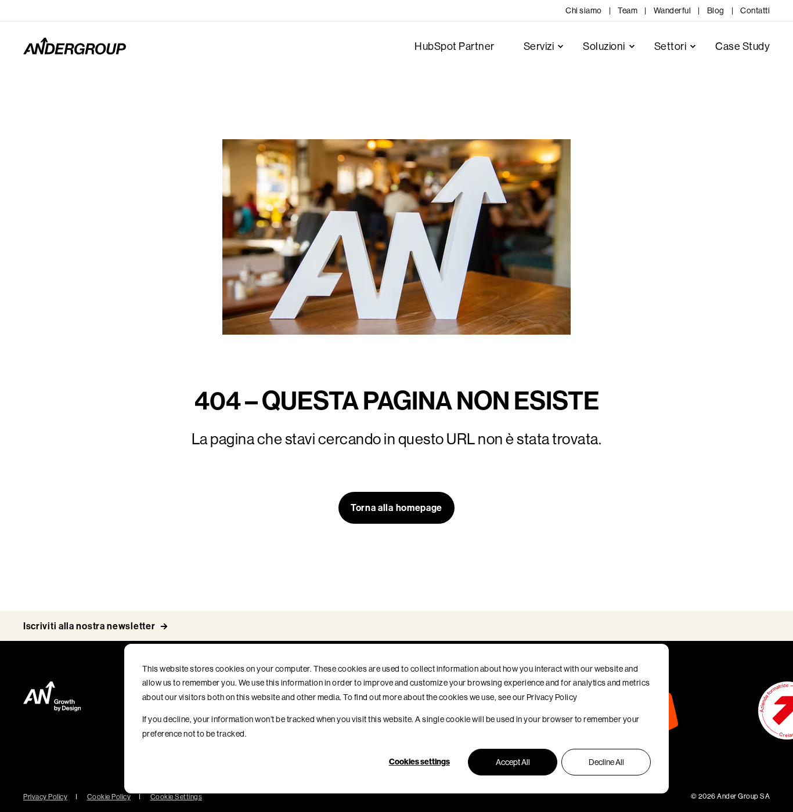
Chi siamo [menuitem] (583, 10)
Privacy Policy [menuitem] (45, 797)
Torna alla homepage (396, 507)
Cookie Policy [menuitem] (109, 797)
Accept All (513, 762)
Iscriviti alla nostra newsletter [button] (89, 626)
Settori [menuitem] (670, 46)
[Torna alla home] (74, 46)
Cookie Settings (176, 797)
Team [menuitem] (627, 10)
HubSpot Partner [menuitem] (454, 46)
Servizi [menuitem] (539, 46)
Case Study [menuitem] (742, 46)
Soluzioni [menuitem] (604, 46)
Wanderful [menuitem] (672, 10)
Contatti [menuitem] (755, 10)
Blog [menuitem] (715, 10)
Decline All (606, 762)
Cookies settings (419, 762)
